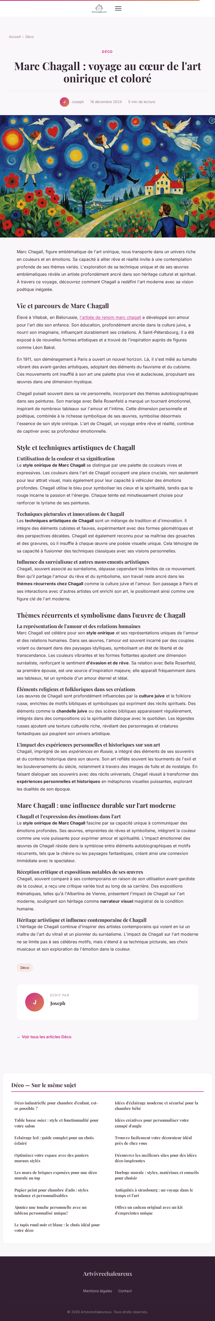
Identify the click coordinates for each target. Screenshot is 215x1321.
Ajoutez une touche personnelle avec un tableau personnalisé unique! (50, 1210)
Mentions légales (97, 1291)
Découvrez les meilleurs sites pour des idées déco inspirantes (156, 1158)
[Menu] (118, 8)
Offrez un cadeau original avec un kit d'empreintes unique (148, 1210)
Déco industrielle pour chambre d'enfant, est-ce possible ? (56, 1105)
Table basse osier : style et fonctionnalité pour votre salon (56, 1122)
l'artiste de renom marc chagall (110, 317)
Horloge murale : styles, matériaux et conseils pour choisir (157, 1175)
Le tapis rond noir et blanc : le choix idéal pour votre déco (57, 1227)
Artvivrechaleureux (107, 1273)
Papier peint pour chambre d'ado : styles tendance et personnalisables (51, 1192)
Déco (29, 37)
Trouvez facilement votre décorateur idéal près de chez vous (153, 1140)
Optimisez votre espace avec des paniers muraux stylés (51, 1158)
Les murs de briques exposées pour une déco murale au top (55, 1175)
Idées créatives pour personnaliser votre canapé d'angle (152, 1122)
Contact (125, 1291)
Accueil (15, 37)
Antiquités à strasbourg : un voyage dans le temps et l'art (154, 1192)
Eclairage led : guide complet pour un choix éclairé (54, 1140)
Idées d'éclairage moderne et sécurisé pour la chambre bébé (156, 1105)
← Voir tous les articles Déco (44, 1036)
